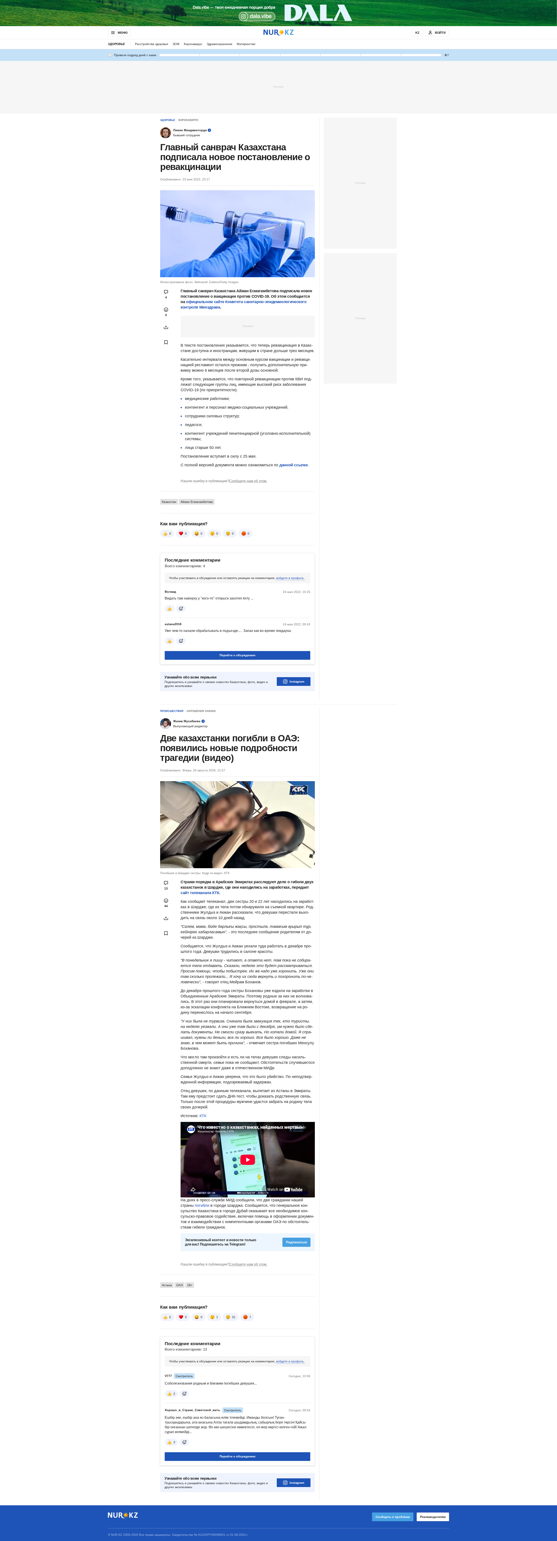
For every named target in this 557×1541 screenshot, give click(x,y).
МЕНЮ (122, 32)
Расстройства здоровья (151, 44)
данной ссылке (293, 465)
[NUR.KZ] (278, 32)
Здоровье (116, 44)
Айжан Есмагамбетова (197, 502)
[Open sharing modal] (166, 327)
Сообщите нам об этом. (248, 481)
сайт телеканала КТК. (200, 893)
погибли (202, 1205)
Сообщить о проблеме (393, 1517)
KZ (417, 32)
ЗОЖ (176, 44)
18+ (189, 1285)
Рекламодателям (433, 1517)
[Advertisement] (278, 86)
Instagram (297, 681)
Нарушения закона (201, 711)
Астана (167, 1285)
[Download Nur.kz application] (278, 13)
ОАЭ (179, 1285)
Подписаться (296, 1242)
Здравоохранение (219, 44)
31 (233, 1317)
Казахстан (169, 502)
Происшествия (171, 711)
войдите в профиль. (290, 578)
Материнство (246, 44)
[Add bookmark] (166, 342)
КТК (203, 1116)
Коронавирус (193, 44)
